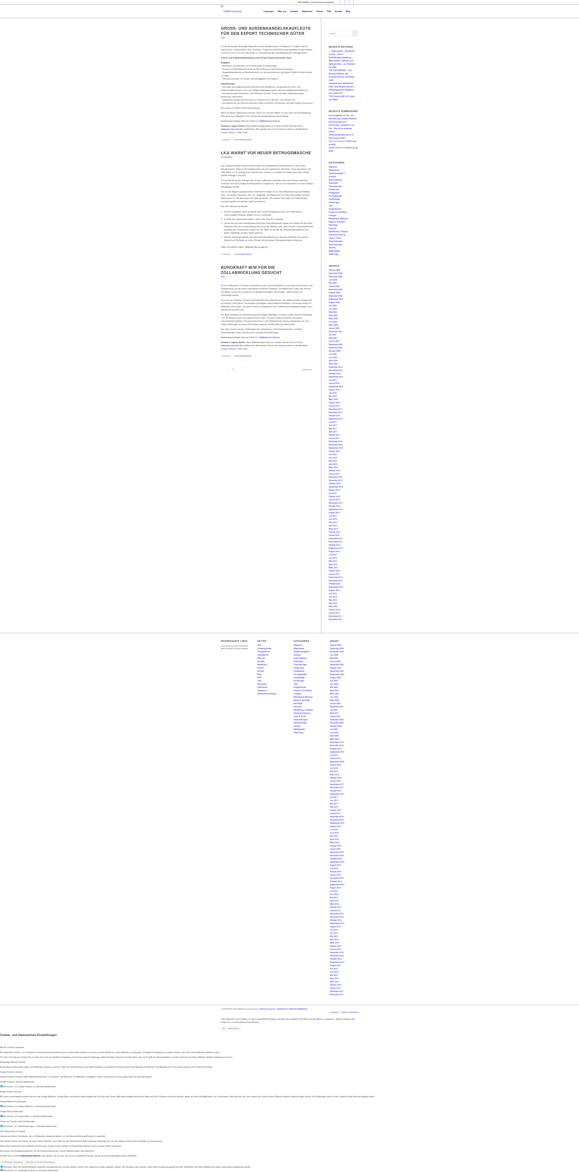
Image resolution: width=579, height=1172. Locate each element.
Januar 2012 (334, 612)
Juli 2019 (333, 379)
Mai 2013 (333, 561)
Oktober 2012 (334, 583)
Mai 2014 (333, 522)
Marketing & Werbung (338, 218)
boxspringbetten (336, 115)
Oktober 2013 (334, 544)
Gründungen (334, 202)
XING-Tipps (334, 254)
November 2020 (335, 347)
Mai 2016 (333, 460)
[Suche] (355, 11)
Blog (259, 674)
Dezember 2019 (335, 366)
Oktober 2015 (334, 483)
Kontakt (260, 670)
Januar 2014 (334, 535)
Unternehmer (262, 654)
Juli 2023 (333, 305)
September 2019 (336, 376)
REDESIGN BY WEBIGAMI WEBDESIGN (292, 1009)
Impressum (262, 690)
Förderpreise (334, 192)
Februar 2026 (334, 269)
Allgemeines (226, 157)
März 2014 (333, 528)
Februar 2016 (334, 470)
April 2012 (333, 603)
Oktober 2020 (334, 350)
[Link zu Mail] (351, 2)
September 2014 (336, 509)
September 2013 (336, 548)
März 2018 (333, 399)
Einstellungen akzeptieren (12, 1162)
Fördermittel (334, 189)
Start (259, 645)
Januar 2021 (334, 341)
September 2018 (336, 386)
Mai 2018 (333, 396)
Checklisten (262, 687)
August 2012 (334, 590)
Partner (260, 667)
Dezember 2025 (335, 273)
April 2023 (333, 315)
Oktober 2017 (334, 415)
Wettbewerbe (334, 250)
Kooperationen (335, 208)
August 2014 (334, 512)
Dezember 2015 (335, 476)
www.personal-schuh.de (231, 129)
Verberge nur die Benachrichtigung (40, 1162)
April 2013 (333, 564)
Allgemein (333, 166)
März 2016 (333, 467)
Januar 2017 (334, 438)
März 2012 (333, 606)
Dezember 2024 (335, 289)
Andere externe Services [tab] (11, 1091)
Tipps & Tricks (335, 237)
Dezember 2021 (335, 331)
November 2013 (335, 541)
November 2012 (335, 580)
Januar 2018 (334, 405)
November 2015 (335, 480)
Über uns (261, 657)
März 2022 (333, 324)
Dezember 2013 (335, 538)
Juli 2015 (333, 493)
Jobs (223, 37)
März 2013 (333, 567)
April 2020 (333, 360)
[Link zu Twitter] (347, 2)
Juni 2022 (333, 321)
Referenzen (262, 664)
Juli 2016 (333, 454)
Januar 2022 (334, 328)
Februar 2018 (334, 402)
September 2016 (336, 447)
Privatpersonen (263, 651)
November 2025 (335, 276)
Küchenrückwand (336, 121)
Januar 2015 (334, 499)
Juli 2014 (333, 515)
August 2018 (334, 389)
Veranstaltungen (336, 241)
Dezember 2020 (335, 344)
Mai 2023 (333, 311)
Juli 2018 (333, 392)
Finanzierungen (335, 186)
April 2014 (333, 525)
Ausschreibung (335, 179)
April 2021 (333, 337)
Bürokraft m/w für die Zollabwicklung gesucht (251, 269)
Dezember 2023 (335, 295)
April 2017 (333, 431)
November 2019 (335, 370)
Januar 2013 (334, 574)
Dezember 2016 (335, 441)
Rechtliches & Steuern (338, 231)
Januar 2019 (334, 383)
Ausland (332, 176)
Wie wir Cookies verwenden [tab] (12, 1047)
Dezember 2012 (335, 577)
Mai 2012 (333, 599)
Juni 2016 (333, 457)
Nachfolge (333, 224)
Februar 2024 (334, 292)
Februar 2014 (334, 531)
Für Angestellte (335, 195)
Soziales (261, 661)
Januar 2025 (334, 286)
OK (223, 1028)
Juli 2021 (333, 334)
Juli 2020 (333, 354)
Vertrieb (332, 247)
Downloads (333, 182)
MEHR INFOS (233, 1028)
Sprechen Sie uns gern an (256, 246)
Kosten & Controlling (338, 211)
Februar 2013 (334, 570)
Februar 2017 (334, 434)
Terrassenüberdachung (338, 134)
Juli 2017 (333, 422)
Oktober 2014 (334, 506)
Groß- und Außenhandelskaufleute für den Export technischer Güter (266, 30)
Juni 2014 (333, 518)
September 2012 (336, 586)
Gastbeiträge (334, 199)
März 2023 (333, 318)
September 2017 (336, 418)
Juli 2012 (333, 593)
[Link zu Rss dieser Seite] (356, 2)
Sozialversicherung (337, 234)
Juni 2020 (333, 357)
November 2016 (335, 444)
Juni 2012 (333, 596)
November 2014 (335, 502)
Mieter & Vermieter (337, 221)
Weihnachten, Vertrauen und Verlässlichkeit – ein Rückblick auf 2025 (342, 63)
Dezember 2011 (335, 616)
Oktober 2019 (334, 373)
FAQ (259, 677)
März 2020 (333, 363)
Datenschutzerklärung (266, 693)
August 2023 (334, 302)
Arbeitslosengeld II (337, 173)
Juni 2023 (333, 308)
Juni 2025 (333, 279)
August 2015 (334, 489)
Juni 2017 (333, 425)
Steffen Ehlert (245, 140)
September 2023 (336, 298)
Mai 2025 (333, 282)
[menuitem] (268, 11)
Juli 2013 (333, 554)
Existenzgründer (264, 648)
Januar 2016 (334, 473)
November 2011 (335, 619)
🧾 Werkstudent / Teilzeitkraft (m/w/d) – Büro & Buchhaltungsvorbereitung (342, 54)
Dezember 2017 (335, 409)
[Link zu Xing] (337, 2)
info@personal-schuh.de (269, 120)
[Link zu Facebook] (342, 2)
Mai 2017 (333, 428)
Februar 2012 (334, 609)
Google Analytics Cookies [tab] (11, 1071)
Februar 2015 (334, 496)
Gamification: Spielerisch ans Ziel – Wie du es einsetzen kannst (341, 128)
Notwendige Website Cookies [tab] (12, 1062)
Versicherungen (335, 244)
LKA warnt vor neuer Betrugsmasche (266, 152)
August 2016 (334, 451)
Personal (332, 228)
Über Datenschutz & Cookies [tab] (12, 1131)
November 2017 (335, 412)
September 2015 (336, 486)
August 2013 (334, 551)
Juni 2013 (333, 557)
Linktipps (333, 215)
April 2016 (333, 464)
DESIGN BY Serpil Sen (267, 1009)
